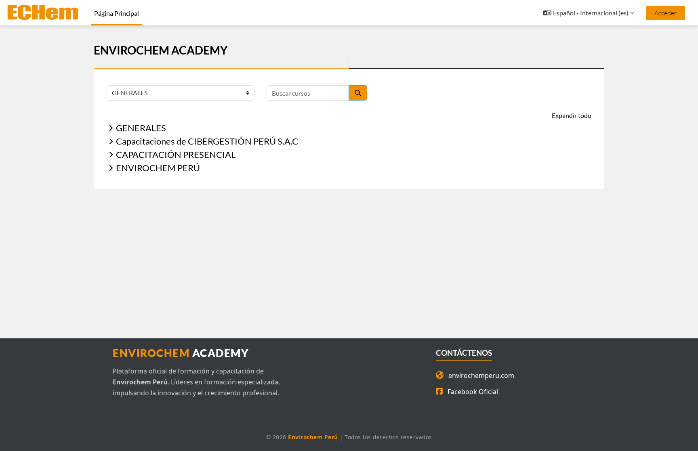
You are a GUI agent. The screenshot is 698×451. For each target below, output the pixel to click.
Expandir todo (571, 115)
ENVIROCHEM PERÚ (158, 167)
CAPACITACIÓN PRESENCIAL (175, 154)
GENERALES (141, 127)
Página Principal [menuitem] (116, 13)
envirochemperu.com (481, 375)
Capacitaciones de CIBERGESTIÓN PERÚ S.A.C (207, 141)
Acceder (665, 13)
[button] (588, 13)
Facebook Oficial (473, 391)
